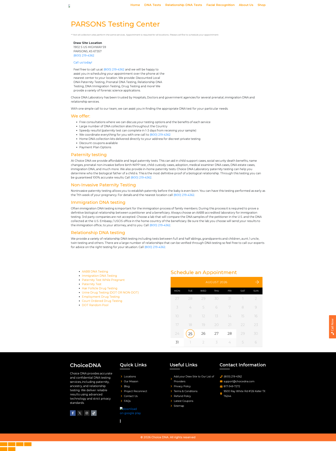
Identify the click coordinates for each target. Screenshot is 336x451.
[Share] (19, 444)
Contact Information (243, 364)
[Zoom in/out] (3, 444)
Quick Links (133, 364)
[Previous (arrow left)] (3, 449)
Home (135, 5)
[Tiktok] (94, 413)
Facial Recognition (220, 5)
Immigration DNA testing (98, 202)
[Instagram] (87, 413)
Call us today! (83, 62)
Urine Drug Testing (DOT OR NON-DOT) (110, 292)
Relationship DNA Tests (183, 5)
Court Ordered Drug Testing (102, 301)
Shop (262, 5)
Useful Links (183, 364)
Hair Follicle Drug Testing (99, 288)
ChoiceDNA (85, 365)
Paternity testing (89, 154)
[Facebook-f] (73, 413)
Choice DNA (160, 437)
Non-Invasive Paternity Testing (103, 184)
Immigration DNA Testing (99, 275)
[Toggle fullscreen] (11, 444)
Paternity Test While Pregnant (103, 280)
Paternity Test (92, 284)
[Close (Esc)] (27, 444)
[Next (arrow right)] (11, 449)
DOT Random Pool (95, 305)
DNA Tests (152, 5)
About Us (246, 5)
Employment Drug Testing (101, 296)
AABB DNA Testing (95, 271)
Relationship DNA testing (98, 232)
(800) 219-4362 (84, 55)
